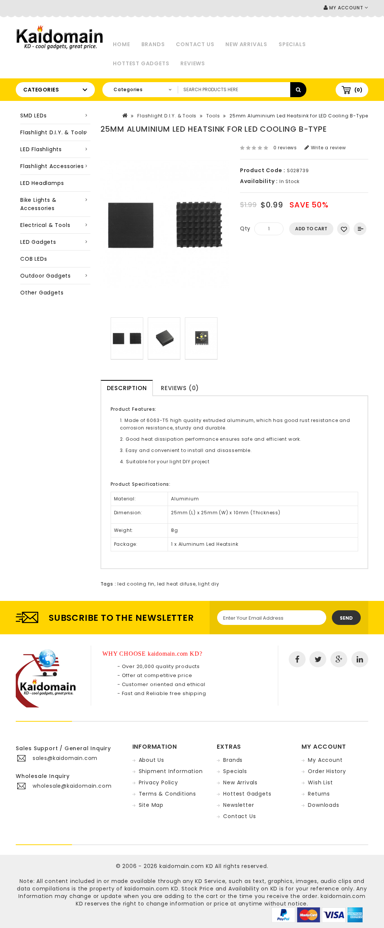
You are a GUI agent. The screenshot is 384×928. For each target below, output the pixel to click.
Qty (245, 228)
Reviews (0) (180, 388)
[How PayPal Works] (317, 914)
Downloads (323, 805)
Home (121, 44)
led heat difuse (176, 584)
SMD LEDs (33, 115)
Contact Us (195, 44)
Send (346, 618)
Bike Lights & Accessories (38, 204)
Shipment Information (171, 771)
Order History (327, 771)
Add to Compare (360, 228)
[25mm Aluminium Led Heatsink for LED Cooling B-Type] (127, 338)
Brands (153, 44)
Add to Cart (311, 228)
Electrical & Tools (45, 225)
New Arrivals (246, 44)
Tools (213, 116)
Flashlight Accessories (52, 166)
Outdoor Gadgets (45, 275)
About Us (151, 760)
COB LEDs (33, 259)
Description (127, 388)
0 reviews (285, 147)
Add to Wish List (343, 228)
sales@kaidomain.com (65, 758)
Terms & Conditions (167, 793)
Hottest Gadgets (141, 63)
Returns (319, 793)
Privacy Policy (158, 782)
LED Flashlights (41, 149)
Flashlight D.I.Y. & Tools (53, 132)
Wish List (320, 782)
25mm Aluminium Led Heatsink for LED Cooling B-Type (299, 116)
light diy (208, 584)
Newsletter (238, 805)
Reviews (192, 63)
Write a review (327, 147)
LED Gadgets (38, 242)
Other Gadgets (41, 292)
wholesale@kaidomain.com (72, 786)
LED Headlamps (42, 183)
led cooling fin (135, 584)
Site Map (151, 805)
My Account (325, 760)
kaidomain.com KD (186, 866)
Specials (292, 44)
